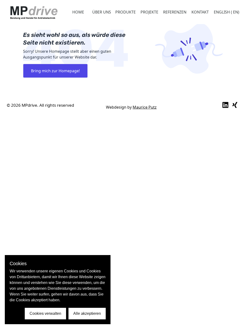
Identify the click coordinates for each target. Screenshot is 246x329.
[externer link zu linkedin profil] (225, 105)
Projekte (149, 12)
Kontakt (200, 12)
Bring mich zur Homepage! (55, 70)
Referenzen (174, 12)
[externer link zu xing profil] (234, 105)
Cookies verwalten (45, 313)
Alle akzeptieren (87, 313)
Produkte (125, 12)
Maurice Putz (145, 107)
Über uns (101, 12)
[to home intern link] (33, 12)
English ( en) (226, 12)
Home (78, 12)
